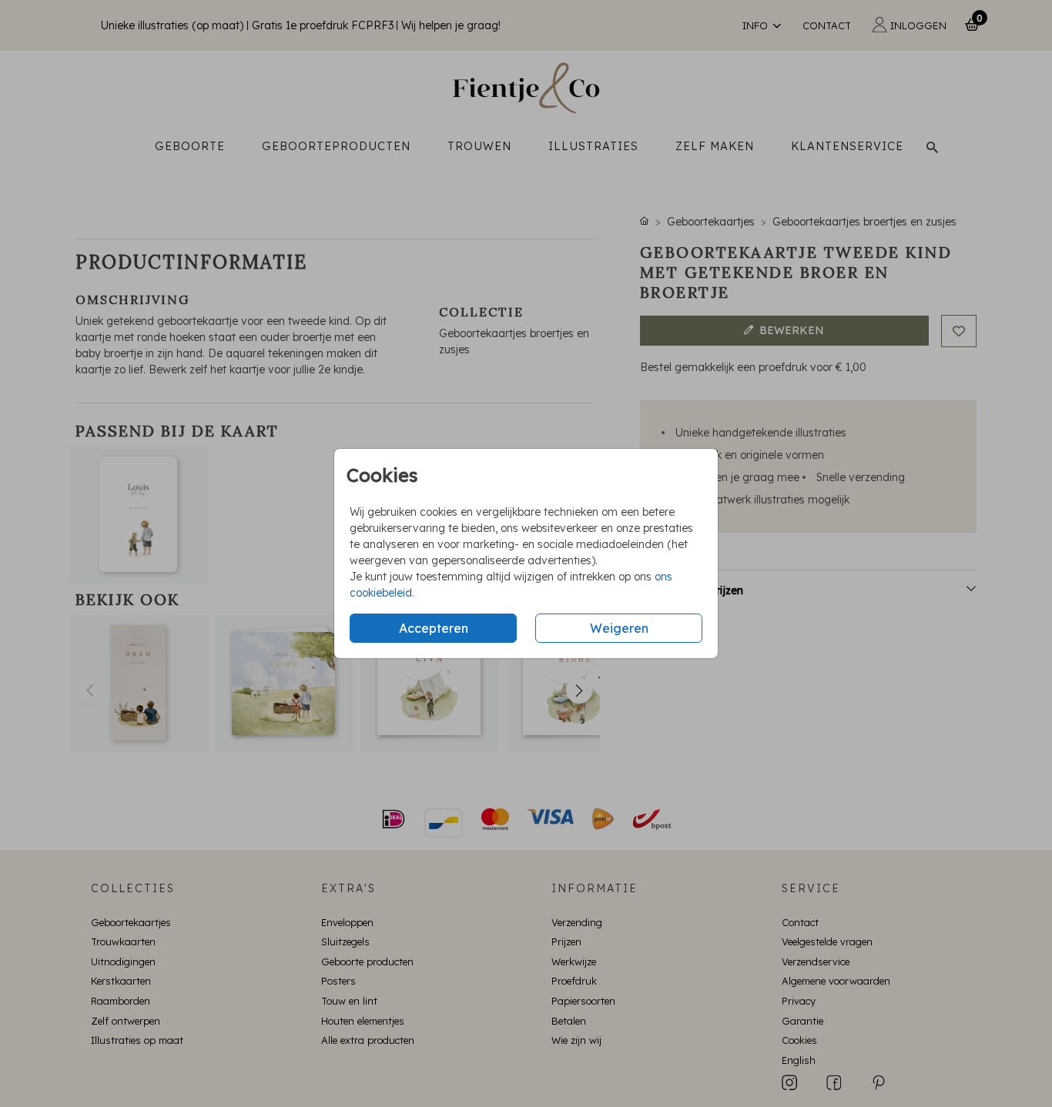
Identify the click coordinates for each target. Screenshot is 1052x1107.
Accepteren (433, 628)
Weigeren (619, 628)
